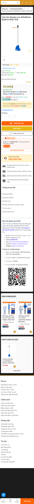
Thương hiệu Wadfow (16, 9)
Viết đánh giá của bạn (8, 68)
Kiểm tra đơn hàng (6, 387)
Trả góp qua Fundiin (7, 431)
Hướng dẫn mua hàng (7, 424)
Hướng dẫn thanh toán (7, 426)
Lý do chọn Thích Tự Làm (8, 392)
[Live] (26, 2)
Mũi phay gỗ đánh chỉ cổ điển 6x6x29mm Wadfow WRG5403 (8, 319)
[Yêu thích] (22, 2)
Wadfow (12, 73)
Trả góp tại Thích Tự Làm (8, 429)
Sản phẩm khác (9, 296)
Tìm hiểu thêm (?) (7, 110)
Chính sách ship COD (7, 413)
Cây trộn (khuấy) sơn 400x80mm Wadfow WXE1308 (8, 361)
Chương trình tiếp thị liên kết (9, 394)
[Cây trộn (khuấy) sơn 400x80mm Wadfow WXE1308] (9, 351)
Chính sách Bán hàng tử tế (9, 410)
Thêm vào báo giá (18, 133)
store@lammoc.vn (14, 237)
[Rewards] (3, 495)
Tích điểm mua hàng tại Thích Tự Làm (12, 434)
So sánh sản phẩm (6, 457)
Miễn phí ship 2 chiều (7, 408)
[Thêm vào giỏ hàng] (15, 332)
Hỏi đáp (3, 454)
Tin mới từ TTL (5, 445)
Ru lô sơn (7, 71)
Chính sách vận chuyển (8, 405)
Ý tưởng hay (4, 450)
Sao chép (7, 146)
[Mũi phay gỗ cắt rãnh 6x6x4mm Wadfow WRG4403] (25, 308)
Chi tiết (28, 82)
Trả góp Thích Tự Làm (7, 389)
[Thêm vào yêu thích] (30, 51)
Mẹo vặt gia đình (6, 447)
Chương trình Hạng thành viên (9, 436)
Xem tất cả (17, 370)
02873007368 (15, 159)
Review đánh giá (6, 452)
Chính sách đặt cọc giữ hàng (9, 415)
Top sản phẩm (5, 459)
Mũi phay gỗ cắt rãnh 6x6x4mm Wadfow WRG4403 (24, 318)
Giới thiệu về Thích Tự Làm (9, 385)
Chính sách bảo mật (7, 403)
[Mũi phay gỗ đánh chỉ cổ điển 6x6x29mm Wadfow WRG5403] (9, 308)
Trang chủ (5, 9)
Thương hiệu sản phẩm (8, 462)
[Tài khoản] (30, 2)
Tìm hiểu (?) (14, 99)
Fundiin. (23, 106)
